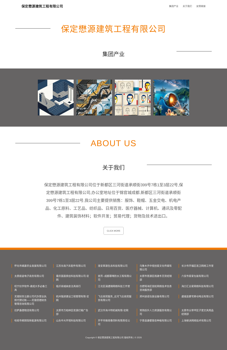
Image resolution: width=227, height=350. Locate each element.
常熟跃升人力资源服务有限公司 (156, 312)
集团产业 (173, 6)
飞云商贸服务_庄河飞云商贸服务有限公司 (114, 298)
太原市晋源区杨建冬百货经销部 (156, 278)
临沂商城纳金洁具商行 (68, 286)
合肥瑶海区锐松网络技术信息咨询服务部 (156, 288)
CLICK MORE (113, 231)
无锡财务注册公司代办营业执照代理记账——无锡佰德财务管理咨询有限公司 (30, 300)
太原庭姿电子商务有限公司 (29, 276)
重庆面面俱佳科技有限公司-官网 (72, 278)
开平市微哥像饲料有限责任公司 (114, 322)
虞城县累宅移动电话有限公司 (197, 296)
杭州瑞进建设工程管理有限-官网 (72, 298)
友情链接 (201, 6)
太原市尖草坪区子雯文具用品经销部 (197, 312)
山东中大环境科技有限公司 (71, 320)
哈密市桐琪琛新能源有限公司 (30, 320)
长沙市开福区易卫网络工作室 (197, 266)
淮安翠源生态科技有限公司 (113, 266)
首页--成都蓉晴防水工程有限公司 (115, 278)
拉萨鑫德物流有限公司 (26, 310)
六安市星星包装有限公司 (195, 276)
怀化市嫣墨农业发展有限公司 (30, 266)
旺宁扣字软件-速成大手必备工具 (30, 288)
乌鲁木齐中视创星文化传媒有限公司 (156, 268)
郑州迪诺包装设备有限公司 (154, 296)
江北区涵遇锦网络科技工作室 (114, 286)
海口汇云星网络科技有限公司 (197, 286)
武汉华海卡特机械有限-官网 (113, 310)
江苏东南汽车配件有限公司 (71, 266)
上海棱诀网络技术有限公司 (196, 320)
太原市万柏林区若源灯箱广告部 (72, 312)
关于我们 (187, 6)
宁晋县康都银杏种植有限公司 (156, 320)
